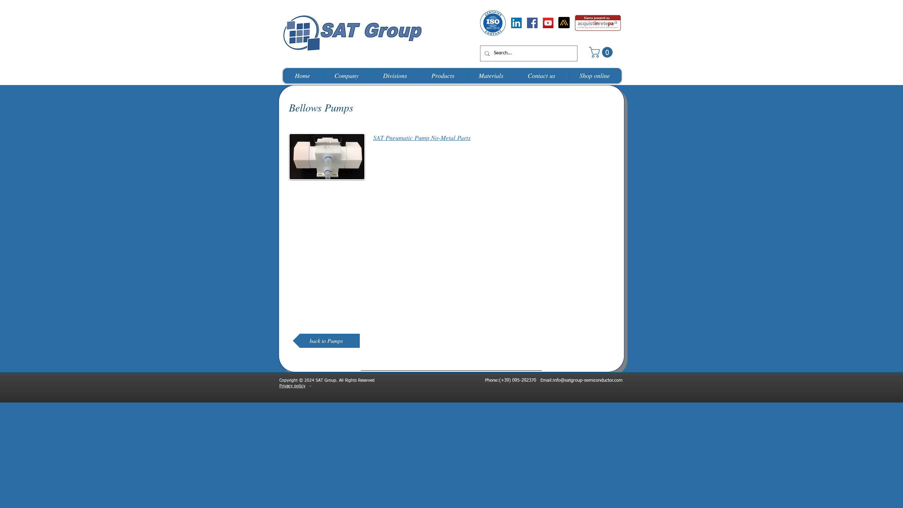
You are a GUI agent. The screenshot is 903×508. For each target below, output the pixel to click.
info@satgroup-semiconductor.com (588, 380)
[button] (602, 52)
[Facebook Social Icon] (532, 23)
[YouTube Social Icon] (548, 23)
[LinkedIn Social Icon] (516, 23)
